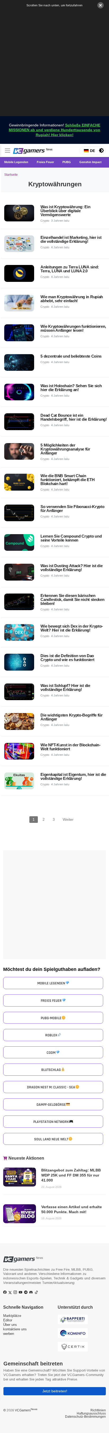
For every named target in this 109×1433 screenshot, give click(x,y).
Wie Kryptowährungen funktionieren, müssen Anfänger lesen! (73, 328)
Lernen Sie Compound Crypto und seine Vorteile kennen (71, 538)
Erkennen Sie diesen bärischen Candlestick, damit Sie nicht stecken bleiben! (72, 599)
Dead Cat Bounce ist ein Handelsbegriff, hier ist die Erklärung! (73, 417)
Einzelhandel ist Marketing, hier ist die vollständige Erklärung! (70, 239)
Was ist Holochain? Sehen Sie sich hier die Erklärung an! (71, 387)
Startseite (11, 175)
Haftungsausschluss (91, 1413)
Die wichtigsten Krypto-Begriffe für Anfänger (71, 717)
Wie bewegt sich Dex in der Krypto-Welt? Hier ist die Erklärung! (71, 628)
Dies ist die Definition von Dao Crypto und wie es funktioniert (67, 657)
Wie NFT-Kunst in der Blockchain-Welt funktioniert (70, 747)
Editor (7, 1320)
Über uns (10, 1325)
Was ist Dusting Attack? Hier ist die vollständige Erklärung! (71, 567)
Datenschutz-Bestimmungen (85, 1416)
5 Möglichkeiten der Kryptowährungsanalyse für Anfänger (65, 449)
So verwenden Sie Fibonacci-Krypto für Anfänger (72, 508)
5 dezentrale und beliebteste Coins (71, 356)
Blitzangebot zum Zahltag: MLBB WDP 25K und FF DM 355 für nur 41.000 (71, 1175)
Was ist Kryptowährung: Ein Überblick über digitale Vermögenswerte (65, 211)
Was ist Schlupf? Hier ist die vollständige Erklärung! (65, 687)
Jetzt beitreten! (54, 1391)
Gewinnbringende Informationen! (54, 130)
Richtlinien (98, 1410)
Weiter (68, 819)
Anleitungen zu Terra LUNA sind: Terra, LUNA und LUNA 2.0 (69, 269)
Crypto (44, 220)
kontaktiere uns (15, 1329)
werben (8, 1334)
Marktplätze (12, 1316)
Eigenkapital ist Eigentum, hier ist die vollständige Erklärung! (73, 776)
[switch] (101, 150)
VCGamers (26, 1410)
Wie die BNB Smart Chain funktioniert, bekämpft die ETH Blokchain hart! (67, 479)
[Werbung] (54, 61)
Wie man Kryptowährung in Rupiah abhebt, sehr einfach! (71, 299)
